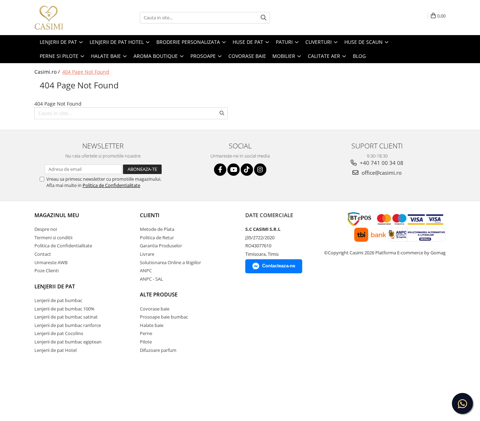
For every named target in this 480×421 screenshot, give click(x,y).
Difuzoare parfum (158, 350)
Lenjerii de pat (54, 286)
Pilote (146, 342)
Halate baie (151, 325)
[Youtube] (233, 169)
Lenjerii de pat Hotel (55, 350)
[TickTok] (247, 169)
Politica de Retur (157, 237)
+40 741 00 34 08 (380, 162)
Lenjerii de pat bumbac (58, 300)
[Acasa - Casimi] (69, 17)
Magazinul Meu (56, 215)
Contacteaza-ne (278, 265)
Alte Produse (158, 294)
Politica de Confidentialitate (111, 185)
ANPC (146, 270)
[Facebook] (220, 169)
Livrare (147, 254)
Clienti (150, 215)
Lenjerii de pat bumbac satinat (66, 317)
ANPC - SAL (151, 279)
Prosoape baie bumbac (164, 317)
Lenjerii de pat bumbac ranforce (67, 325)
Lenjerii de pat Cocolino (58, 333)
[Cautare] (263, 18)
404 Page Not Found (85, 71)
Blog (359, 56)
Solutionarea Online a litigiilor (170, 262)
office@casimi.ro (381, 172)
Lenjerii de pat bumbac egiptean (68, 342)
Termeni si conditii (53, 237)
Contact (42, 254)
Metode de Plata (157, 229)
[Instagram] (260, 169)
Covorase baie (154, 309)
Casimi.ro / (47, 71)
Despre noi (45, 229)
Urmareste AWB (50, 262)
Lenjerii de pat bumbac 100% (64, 309)
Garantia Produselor (161, 245)
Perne (146, 333)
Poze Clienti (46, 270)
